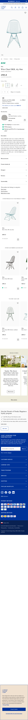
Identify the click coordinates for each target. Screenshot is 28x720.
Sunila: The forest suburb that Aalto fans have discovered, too (10, 373)
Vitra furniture (4, 191)
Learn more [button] (5, 107)
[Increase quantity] (7, 92)
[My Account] (15, 7)
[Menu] (26, 7)
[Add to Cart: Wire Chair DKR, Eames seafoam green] (18, 339)
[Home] (1, 59)
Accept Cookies (14, 709)
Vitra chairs (3, 189)
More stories (14, 399)
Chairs (11, 59)
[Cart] (22, 7)
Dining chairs (17, 59)
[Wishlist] (19, 7)
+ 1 (21, 85)
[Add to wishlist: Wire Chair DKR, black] (18, 252)
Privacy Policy (6, 705)
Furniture (6, 59)
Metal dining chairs (5, 193)
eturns (10, 127)
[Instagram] (2, 492)
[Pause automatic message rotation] (26, 1)
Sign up (24, 448)
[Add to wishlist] (25, 12)
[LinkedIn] (13, 492)
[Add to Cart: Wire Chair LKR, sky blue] (18, 239)
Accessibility (17, 527)
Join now (4, 428)
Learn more (3, 424)
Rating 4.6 (18, 1)
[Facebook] (6, 492)
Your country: (4, 452)
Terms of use (20, 525)
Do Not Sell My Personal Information (8, 525)
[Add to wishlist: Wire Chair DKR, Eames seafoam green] (18, 303)
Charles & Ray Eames (6, 71)
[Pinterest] (9, 492)
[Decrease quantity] (2, 92)
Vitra (2, 66)
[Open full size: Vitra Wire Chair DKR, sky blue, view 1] (14, 33)
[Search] (11, 7)
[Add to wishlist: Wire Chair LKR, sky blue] (18, 203)
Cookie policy (11, 527)
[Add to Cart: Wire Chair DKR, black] (18, 288)
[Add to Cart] (24, 120)
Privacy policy (4, 527)
